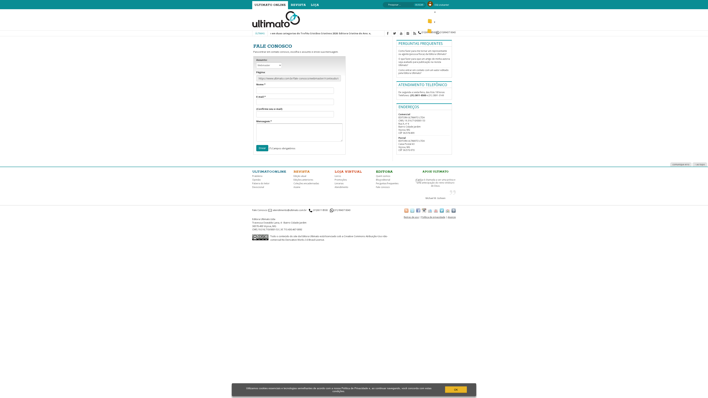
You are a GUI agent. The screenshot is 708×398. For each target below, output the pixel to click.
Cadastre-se (447, 12)
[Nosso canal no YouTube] (436, 210)
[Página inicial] (276, 19)
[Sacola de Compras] (430, 29)
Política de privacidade (433, 217)
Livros (338, 176)
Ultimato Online (270, 5)
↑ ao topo (700, 164)
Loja (315, 5)
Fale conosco (383, 187)
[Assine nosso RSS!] (406, 210)
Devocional (258, 187)
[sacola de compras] (430, 20)
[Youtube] (401, 33)
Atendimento (341, 187)
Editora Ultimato (310, 236)
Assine (297, 187)
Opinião (256, 179)
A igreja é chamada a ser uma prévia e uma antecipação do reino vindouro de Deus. (435, 182)
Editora (384, 172)
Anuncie (452, 217)
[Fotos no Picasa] (447, 210)
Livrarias (339, 183)
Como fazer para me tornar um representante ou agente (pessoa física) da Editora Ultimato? (422, 52)
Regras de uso (411, 217)
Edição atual (300, 176)
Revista (298, 5)
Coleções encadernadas (306, 183)
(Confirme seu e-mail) (269, 109)
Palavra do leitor (261, 183)
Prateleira (257, 176)
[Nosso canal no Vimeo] (442, 210)
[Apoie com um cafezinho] (430, 3)
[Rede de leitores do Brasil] (430, 210)
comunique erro (680, 164)
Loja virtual (348, 172)
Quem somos (383, 176)
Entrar (431, 12)
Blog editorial (383, 179)
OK (456, 389)
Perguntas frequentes (387, 183)
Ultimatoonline (269, 172)
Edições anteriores (303, 179)
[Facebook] (387, 33)
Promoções (341, 179)
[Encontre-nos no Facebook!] (418, 210)
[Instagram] (408, 33)
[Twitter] (394, 33)
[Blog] (453, 210)
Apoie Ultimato (435, 171)
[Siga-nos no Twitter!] (412, 210)
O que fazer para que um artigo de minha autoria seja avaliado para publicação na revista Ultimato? (424, 61)
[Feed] (414, 33)
